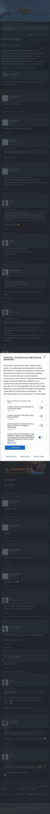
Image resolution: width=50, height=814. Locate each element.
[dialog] (25, 407)
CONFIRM (15, 448)
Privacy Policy (38, 456)
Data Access (25, 456)
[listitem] (25, 401)
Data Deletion (11, 456)
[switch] (41, 407)
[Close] (45, 357)
